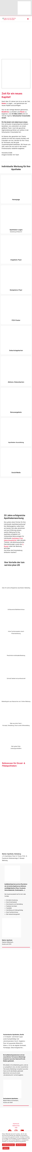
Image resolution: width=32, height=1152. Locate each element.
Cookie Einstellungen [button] (8, 1144)
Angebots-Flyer (16, 260)
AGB (16, 1127)
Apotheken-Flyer (17, 538)
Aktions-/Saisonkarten (16, 382)
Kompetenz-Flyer (16, 290)
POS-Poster (16, 320)
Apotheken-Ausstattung (16, 442)
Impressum (16, 1123)
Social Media (16, 472)
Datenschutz (16, 1125)
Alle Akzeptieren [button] (21, 1144)
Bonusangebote (16, 412)
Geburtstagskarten (16, 350)
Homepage (16, 199)
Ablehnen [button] (5, 1148)
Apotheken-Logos (16, 230)
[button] (1, 38)
